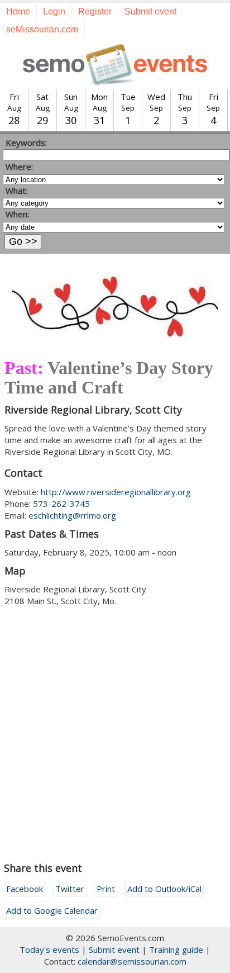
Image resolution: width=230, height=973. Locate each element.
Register (95, 11)
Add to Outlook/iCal (164, 888)
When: (17, 214)
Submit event (150, 11)
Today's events (49, 949)
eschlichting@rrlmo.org (72, 515)
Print (106, 888)
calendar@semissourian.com (132, 961)
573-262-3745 (61, 503)
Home (18, 11)
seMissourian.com (42, 29)
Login (54, 11)
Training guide (176, 949)
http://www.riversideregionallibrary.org (116, 491)
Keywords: (26, 142)
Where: (19, 166)
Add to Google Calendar (52, 910)
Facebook (24, 888)
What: (16, 190)
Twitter (69, 888)
